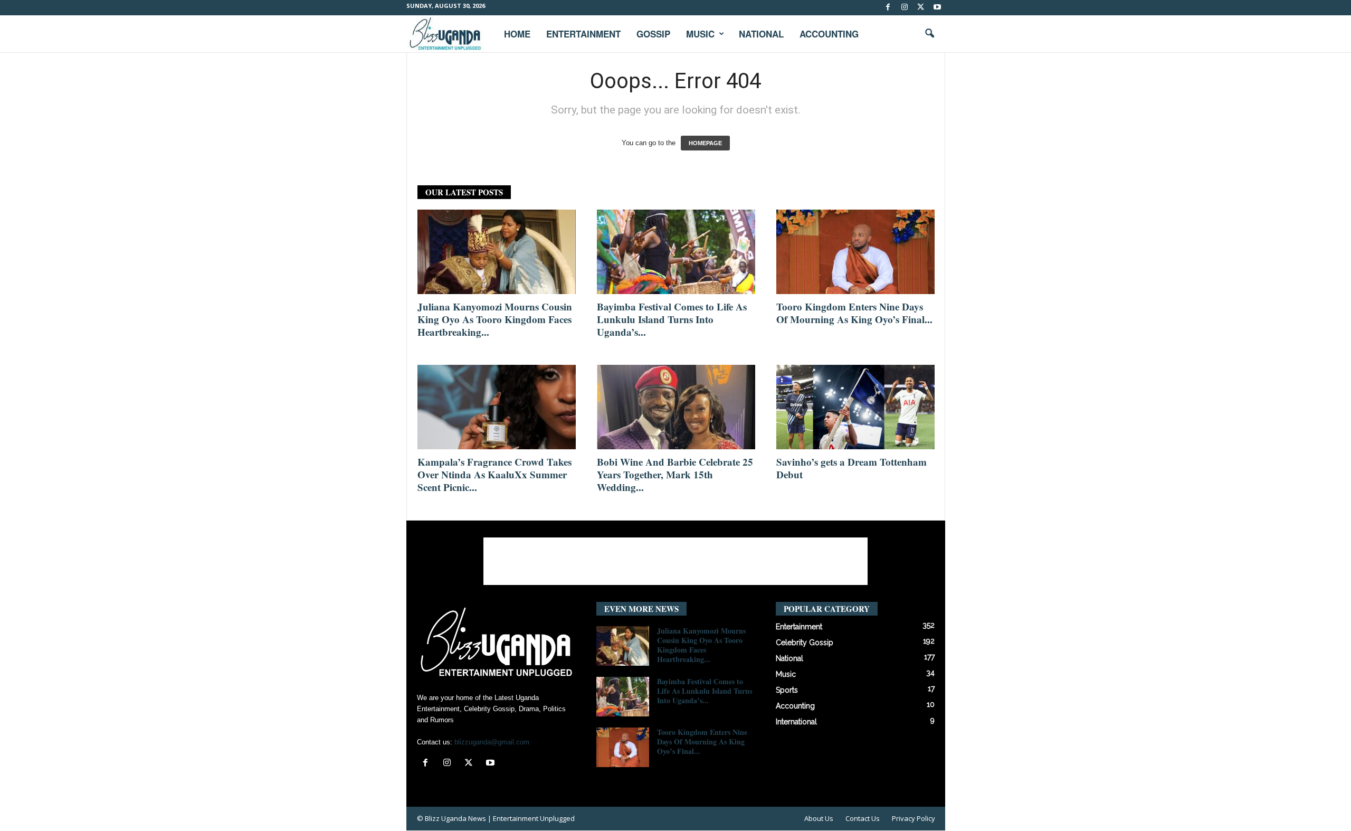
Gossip (653, 33)
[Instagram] (904, 7)
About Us (818, 818)
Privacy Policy (913, 818)
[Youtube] (937, 7)
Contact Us (862, 818)
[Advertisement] (675, 561)
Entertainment (583, 33)
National (761, 33)
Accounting (829, 33)
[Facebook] (888, 7)
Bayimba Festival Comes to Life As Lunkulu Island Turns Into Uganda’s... (672, 319)
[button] (929, 33)
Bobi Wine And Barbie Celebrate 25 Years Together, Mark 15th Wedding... (675, 474)
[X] (921, 7)
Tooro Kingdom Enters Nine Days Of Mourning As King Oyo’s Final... (854, 312)
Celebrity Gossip (804, 642)
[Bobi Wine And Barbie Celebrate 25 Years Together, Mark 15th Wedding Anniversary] (676, 407)
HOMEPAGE (705, 143)
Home (517, 33)
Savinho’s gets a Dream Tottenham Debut (851, 468)
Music (700, 33)
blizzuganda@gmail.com (491, 742)
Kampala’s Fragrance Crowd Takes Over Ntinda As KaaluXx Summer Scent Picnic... (494, 474)
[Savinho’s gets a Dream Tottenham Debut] (855, 407)
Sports (787, 690)
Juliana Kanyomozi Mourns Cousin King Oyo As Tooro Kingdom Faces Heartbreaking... (494, 319)
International (796, 721)
